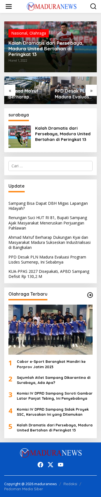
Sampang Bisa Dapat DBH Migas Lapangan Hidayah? (48, 206)
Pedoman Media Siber (23, 489)
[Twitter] (50, 464)
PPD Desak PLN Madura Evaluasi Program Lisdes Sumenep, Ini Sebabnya (72, 94)
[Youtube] (60, 464)
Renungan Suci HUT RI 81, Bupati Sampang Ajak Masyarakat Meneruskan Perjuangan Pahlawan (47, 222)
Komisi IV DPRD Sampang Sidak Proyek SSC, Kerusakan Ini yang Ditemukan (53, 412)
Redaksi (70, 484)
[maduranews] (51, 6)
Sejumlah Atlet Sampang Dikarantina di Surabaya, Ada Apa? (53, 380)
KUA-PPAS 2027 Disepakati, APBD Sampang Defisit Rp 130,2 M (48, 274)
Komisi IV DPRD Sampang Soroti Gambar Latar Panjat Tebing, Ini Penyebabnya (55, 396)
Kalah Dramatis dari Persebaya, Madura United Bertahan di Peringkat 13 (46, 48)
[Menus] (8, 6)
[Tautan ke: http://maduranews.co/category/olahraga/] (90, 295)
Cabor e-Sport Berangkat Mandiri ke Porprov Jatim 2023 (51, 364)
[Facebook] (40, 464)
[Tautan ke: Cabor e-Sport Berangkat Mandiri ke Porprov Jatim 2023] (50, 330)
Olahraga (37, 33)
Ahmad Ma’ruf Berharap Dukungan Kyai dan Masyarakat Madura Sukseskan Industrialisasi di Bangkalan (26, 94)
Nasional (19, 33)
